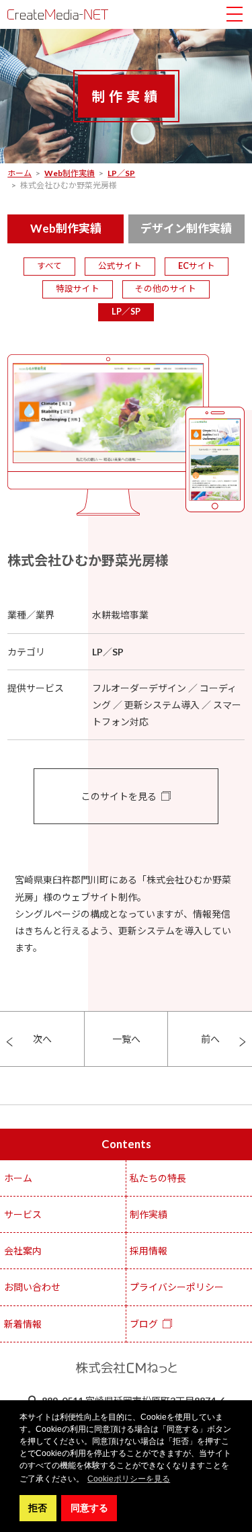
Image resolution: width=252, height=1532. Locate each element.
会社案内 (23, 1250)
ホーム (18, 1178)
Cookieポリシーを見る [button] (128, 1479)
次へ (42, 1039)
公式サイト (120, 266)
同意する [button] (89, 1507)
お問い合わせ (32, 1287)
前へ (210, 1039)
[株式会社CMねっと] (57, 14)
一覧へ (126, 1039)
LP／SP (126, 312)
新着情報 (23, 1324)
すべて (49, 266)
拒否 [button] (37, 1507)
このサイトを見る (119, 796)
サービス (23, 1214)
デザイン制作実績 (186, 228)
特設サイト (77, 289)
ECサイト (196, 266)
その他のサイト (165, 289)
